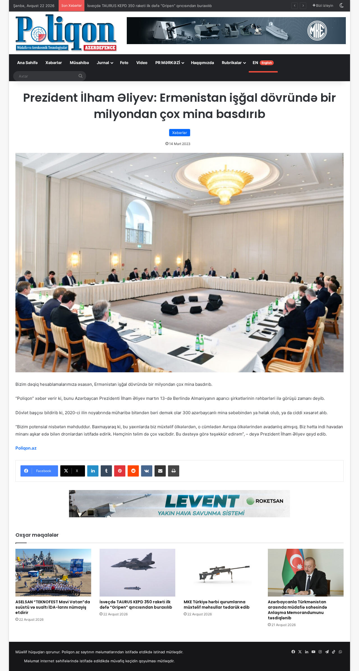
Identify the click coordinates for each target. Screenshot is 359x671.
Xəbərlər (53, 62)
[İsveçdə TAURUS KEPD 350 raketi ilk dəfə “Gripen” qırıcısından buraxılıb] (137, 573)
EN (262, 62)
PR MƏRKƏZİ (167, 62)
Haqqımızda (202, 62)
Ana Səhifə (27, 62)
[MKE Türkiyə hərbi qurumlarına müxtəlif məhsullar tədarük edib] (221, 573)
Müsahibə (79, 62)
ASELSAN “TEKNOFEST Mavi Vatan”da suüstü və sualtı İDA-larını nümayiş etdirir (52, 607)
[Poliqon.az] (65, 32)
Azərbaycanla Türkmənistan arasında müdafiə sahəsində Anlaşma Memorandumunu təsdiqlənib (297, 610)
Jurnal (103, 62)
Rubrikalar (232, 62)
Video (142, 62)
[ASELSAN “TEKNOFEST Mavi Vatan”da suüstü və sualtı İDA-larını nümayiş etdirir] (53, 573)
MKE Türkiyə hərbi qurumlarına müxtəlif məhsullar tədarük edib (217, 604)
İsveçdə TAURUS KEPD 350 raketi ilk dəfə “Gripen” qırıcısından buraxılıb (149, 5)
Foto (124, 62)
